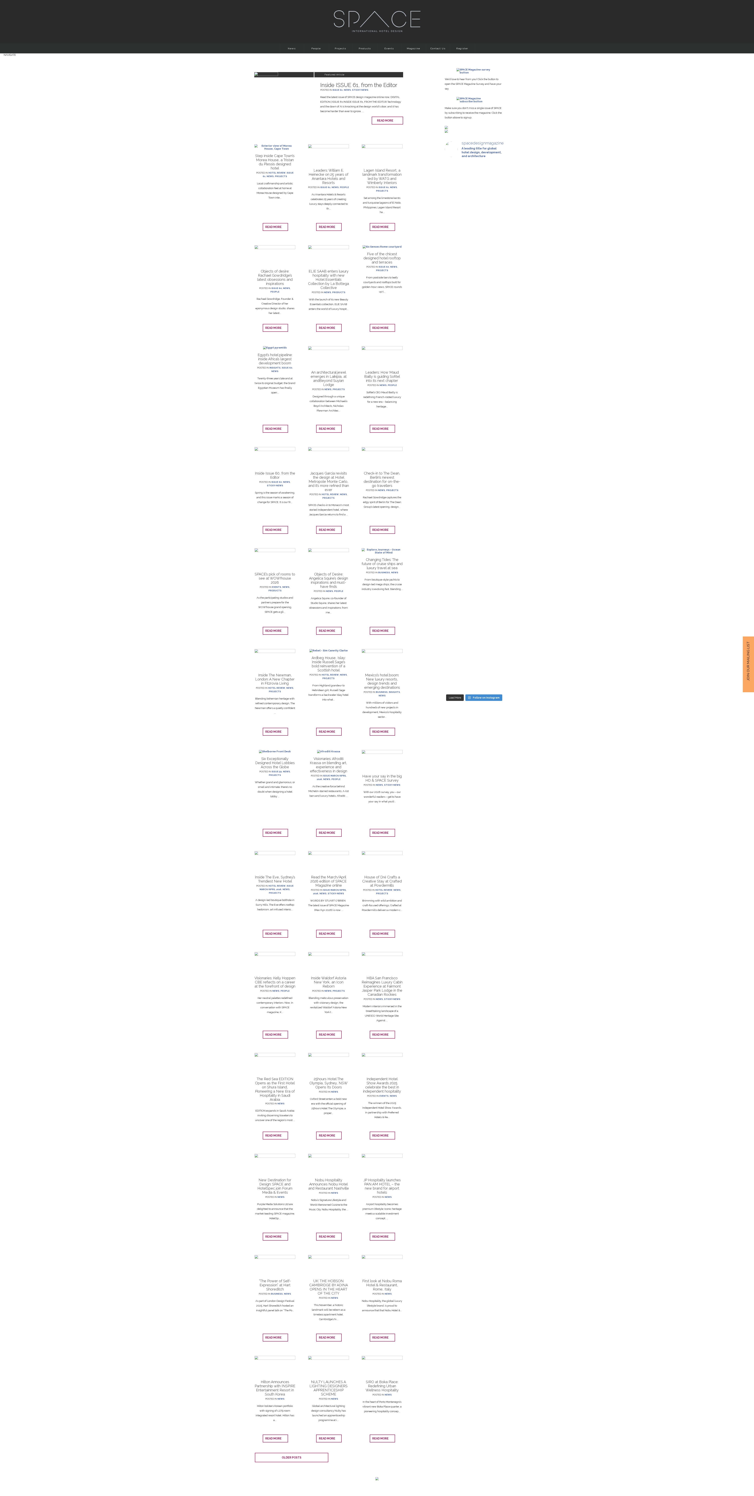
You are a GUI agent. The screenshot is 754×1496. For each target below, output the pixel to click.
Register (462, 48)
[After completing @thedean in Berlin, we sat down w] (454, 589)
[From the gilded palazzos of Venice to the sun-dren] (474, 226)
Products (365, 48)
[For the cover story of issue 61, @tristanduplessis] (454, 226)
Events (389, 48)
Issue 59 (277, 771)
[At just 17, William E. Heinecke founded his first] (454, 419)
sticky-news (360, 90)
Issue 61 (337, 90)
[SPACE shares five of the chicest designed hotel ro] (494, 622)
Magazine (413, 48)
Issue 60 (276, 288)
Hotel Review (276, 173)
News (292, 48)
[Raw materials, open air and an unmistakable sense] (474, 609)
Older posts (291, 1457)
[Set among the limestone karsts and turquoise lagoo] (474, 456)
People (316, 48)
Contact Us (438, 48)
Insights (275, 368)
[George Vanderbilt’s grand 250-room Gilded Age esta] (494, 446)
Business (384, 572)
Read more (386, 120)
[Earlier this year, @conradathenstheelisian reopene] (494, 261)
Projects (340, 48)
